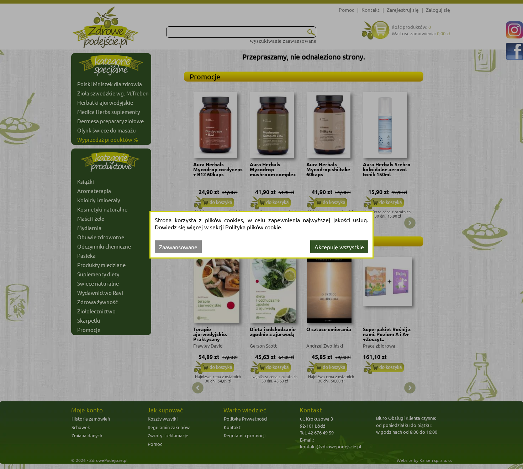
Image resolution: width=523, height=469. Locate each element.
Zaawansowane (178, 246)
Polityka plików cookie (253, 226)
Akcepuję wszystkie (339, 246)
